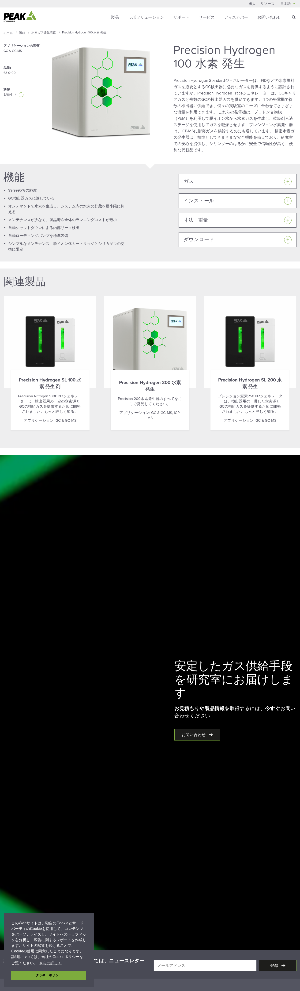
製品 (115, 17)
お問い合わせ (269, 17)
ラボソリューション (146, 17)
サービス (207, 17)
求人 (252, 4)
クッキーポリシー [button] (49, 975)
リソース (267, 4)
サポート (181, 17)
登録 (274, 965)
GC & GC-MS (13, 51)
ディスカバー (236, 17)
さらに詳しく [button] (50, 963)
